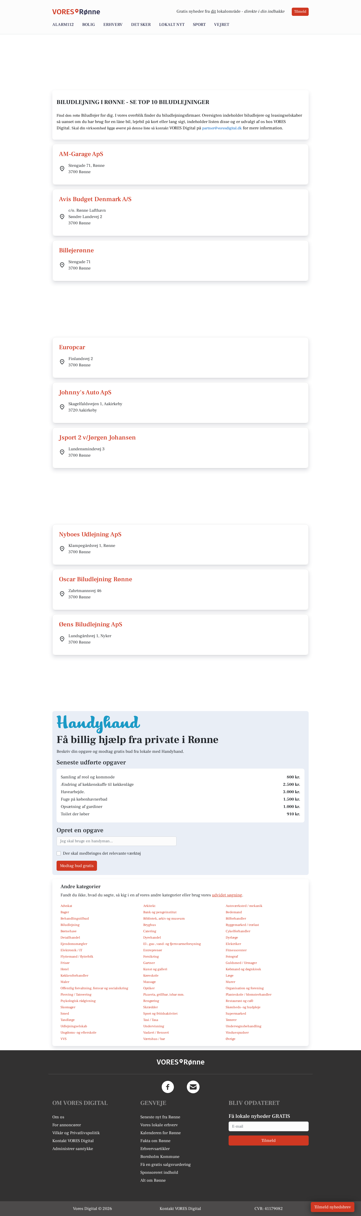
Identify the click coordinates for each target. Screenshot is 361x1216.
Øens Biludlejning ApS (90, 624)
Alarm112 (63, 24)
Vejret (221, 24)
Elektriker (233, 944)
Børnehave (69, 931)
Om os (58, 1117)
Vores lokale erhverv (159, 1125)
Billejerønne (76, 250)
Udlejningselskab (74, 1026)
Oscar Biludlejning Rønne (95, 579)
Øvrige (230, 1039)
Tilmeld (300, 11)
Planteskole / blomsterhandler (248, 994)
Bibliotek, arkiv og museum (164, 918)
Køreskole (151, 975)
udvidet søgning (227, 895)
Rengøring (151, 1001)
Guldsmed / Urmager (241, 963)
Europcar (72, 347)
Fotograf (232, 956)
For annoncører (66, 1125)
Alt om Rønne (153, 1180)
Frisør (65, 963)
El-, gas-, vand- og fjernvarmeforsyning (172, 944)
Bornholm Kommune (159, 1156)
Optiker (149, 988)
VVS (64, 1039)
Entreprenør (152, 950)
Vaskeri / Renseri (156, 1032)
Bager (65, 912)
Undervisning (153, 1026)
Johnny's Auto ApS (85, 392)
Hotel (65, 969)
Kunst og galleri (155, 969)
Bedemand (234, 912)
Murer (230, 982)
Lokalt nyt (171, 24)
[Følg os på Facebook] (167, 1087)
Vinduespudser (237, 1032)
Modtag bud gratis (77, 865)
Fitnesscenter (236, 950)
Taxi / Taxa (150, 1020)
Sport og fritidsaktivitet (160, 1013)
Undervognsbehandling (243, 1026)
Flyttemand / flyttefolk (77, 956)
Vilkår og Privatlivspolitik (76, 1132)
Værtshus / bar (154, 1039)
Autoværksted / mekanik (244, 906)
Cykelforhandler (238, 931)
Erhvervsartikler (155, 1148)
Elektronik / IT (71, 950)
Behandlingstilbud (75, 918)
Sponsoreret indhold (159, 1172)
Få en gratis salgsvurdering (165, 1164)
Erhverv (113, 24)
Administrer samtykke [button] (72, 1148)
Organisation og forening (245, 988)
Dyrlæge (232, 937)
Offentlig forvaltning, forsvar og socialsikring (94, 988)
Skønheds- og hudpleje (243, 1007)
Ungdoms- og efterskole (78, 1032)
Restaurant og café (239, 1001)
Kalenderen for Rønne (160, 1132)
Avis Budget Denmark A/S (95, 199)
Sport (199, 24)
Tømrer (231, 1020)
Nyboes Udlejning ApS (90, 534)
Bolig (88, 24)
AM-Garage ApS (81, 154)
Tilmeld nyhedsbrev (332, 1207)
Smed (65, 1013)
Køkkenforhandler (74, 975)
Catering (149, 931)
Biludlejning (70, 925)
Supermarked (236, 1013)
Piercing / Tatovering (76, 994)
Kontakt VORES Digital (73, 1140)
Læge (230, 975)
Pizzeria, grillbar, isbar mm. (163, 994)
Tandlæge (68, 1020)
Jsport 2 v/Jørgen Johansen (97, 437)
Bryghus (149, 925)
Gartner (149, 963)
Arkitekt (149, 906)
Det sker (141, 24)
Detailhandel (70, 937)
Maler (65, 982)
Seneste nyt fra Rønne (160, 1117)
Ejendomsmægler (74, 944)
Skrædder (150, 1007)
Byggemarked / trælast (242, 925)
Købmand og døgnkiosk (243, 969)
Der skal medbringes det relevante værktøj (102, 853)
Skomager (68, 1007)
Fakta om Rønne (155, 1140)
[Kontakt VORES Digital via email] (193, 1087)
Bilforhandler (236, 918)
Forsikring (151, 956)
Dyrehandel (152, 937)
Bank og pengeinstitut (160, 912)
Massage (149, 982)
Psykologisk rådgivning (78, 1001)
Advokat (66, 906)
